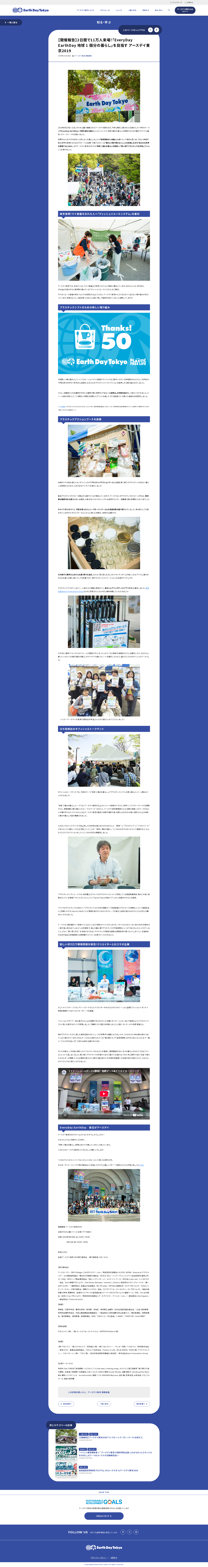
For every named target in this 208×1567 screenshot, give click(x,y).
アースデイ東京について (85, 10)
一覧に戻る (12, 22)
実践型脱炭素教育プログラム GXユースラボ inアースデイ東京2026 (108, 1470)
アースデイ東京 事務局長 (83, 56)
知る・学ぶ (158, 10)
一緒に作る (132, 10)
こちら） (141, 1165)
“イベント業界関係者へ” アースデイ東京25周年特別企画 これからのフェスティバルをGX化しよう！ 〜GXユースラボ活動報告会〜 (115, 1454)
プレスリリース (177, 2)
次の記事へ (67, 1404)
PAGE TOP (104, 1492)
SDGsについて (102, 1515)
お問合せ (190, 2)
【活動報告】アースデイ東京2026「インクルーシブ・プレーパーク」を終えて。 (111, 1437)
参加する (145, 10)
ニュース (119, 10)
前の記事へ (140, 1404)
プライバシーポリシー (99, 1557)
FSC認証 (62, 406)
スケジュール (105, 10)
